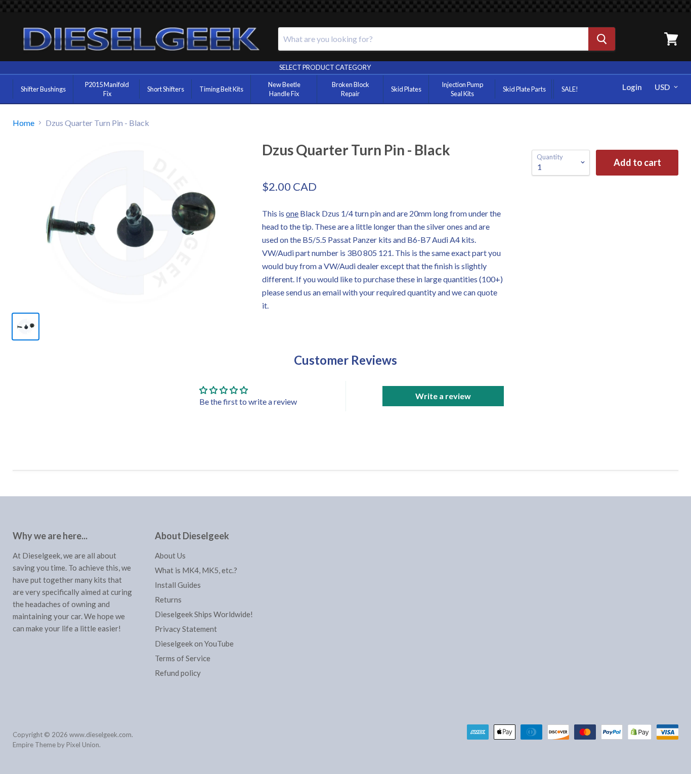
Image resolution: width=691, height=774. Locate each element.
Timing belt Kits (221, 89)
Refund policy (178, 672)
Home (23, 122)
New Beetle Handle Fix (284, 89)
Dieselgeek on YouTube (194, 643)
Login (632, 87)
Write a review (443, 396)
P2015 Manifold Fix (107, 89)
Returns (168, 599)
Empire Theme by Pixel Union (56, 745)
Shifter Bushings (43, 89)
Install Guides (178, 584)
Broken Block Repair (350, 89)
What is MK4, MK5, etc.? (196, 570)
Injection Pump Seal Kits (462, 89)
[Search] (601, 39)
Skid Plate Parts (524, 89)
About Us (170, 555)
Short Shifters (165, 89)
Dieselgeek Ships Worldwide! (204, 614)
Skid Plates (406, 89)
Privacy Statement (186, 628)
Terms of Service (182, 658)
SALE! (570, 89)
